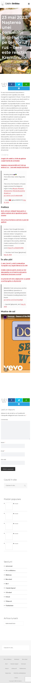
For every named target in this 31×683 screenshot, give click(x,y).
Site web (3, 459)
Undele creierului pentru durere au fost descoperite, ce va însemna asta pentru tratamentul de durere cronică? (14, 272)
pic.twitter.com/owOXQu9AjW (13, 300)
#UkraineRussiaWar (19, 191)
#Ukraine (21, 188)
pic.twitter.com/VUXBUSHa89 (13, 195)
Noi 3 (7, 583)
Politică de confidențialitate (20, 673)
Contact (16, 677)
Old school (9, 592)
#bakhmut (7, 193)
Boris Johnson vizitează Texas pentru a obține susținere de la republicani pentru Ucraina (14, 213)
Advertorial (9, 566)
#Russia (15, 188)
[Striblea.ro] (10, 4)
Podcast (8, 597)
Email (3, 451)
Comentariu (4, 419)
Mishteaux (9, 575)
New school (9, 579)
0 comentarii (7, 66)
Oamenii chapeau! (11, 588)
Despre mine (8, 673)
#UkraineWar (8, 191)
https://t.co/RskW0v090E (16, 248)
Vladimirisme (9, 605)
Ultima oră (25, 64)
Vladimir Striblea (15, 64)
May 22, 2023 (8, 255)
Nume (3, 442)
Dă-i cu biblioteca (10, 570)
